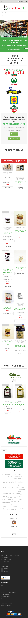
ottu (3, 496)
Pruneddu (16, 499)
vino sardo (22, 508)
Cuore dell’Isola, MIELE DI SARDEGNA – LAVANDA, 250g (7, 343)
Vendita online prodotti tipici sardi (8, 592)
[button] (7, 188)
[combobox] (14, 12)
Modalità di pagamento (6, 596)
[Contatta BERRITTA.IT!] (14, 456)
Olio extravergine (20, 178)
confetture (17, 478)
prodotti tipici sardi (8, 499)
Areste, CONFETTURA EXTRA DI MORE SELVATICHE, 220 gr (8, 271)
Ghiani (16, 489)
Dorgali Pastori (6, 487)
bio (3, 474)
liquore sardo (7, 491)
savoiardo (13, 501)
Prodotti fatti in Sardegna (7, 229)
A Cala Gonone (15, 138)
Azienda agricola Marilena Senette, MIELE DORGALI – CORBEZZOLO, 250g (20, 230)
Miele (13, 493)
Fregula (23, 487)
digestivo (22, 480)
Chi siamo (3, 585)
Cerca (4, 450)
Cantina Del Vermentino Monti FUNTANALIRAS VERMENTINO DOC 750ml (20, 308)
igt (3, 491)
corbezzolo (22, 478)
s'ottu (20, 499)
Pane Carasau (11, 497)
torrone (4, 506)
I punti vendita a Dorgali (6, 587)
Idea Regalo (22, 489)
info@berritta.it (4, 564)
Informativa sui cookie (6, 605)
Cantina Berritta (20, 173)
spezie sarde (14, 504)
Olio (21, 494)
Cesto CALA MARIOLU (7, 175)
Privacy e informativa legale (7, 603)
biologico (7, 474)
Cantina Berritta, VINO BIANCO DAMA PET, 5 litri (20, 404)
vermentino (10, 505)
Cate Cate (14, 526)
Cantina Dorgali (18, 476)
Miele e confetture (7, 227)
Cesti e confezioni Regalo (7, 173)
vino (15, 506)
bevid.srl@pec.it (4, 566)
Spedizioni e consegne (6, 598)
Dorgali (18, 484)
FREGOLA (17, 487)
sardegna (6, 502)
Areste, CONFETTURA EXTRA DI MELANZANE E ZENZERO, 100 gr (7, 232)
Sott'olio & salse (20, 179)
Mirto (18, 493)
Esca (12, 487)
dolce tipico (10, 482)
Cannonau (17, 474)
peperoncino (19, 496)
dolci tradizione (19, 482)
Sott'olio (18, 502)
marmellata (6, 493)
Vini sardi (20, 305)
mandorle (19, 491)
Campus (12, 473)
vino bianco (6, 509)
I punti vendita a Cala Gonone (7, 590)
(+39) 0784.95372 (5, 561)
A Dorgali (15, 134)
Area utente (3, 601)
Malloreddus (13, 491)
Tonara (19, 504)
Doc (4, 482)
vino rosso (15, 509)
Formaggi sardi (20, 177)
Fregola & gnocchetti (20, 340)
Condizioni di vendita (5, 594)
